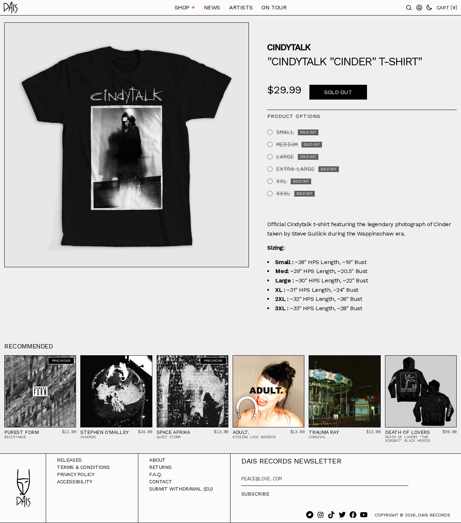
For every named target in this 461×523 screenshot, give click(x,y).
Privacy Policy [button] (75, 474)
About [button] (157, 460)
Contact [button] (160, 481)
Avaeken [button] (87, 437)
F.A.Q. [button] (155, 474)
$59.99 (449, 432)
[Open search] (409, 7)
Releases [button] (69, 460)
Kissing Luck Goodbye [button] (254, 437)
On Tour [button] (273, 7)
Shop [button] (185, 7)
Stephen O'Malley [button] (104, 432)
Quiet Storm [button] (168, 437)
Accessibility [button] (74, 481)
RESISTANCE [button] (15, 437)
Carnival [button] (317, 437)
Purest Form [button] (21, 432)
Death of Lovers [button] (407, 432)
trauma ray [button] (324, 432)
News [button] (212, 7)
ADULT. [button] (241, 432)
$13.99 (221, 432)
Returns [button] (160, 467)
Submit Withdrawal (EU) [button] (181, 489)
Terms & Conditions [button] (83, 467)
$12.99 (69, 432)
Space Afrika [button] (173, 432)
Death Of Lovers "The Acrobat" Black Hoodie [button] (407, 439)
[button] (36, 7)
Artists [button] (240, 7)
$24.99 (145, 432)
